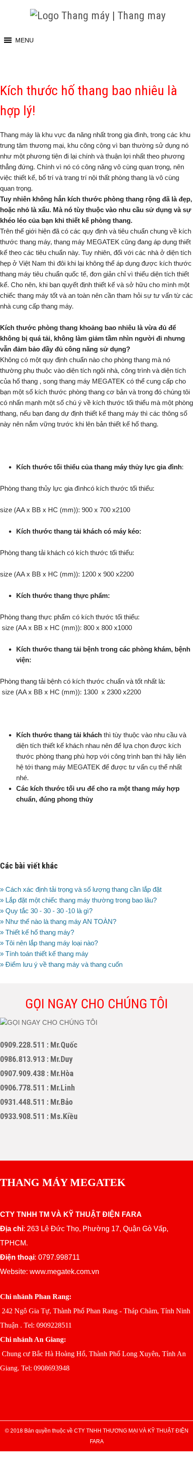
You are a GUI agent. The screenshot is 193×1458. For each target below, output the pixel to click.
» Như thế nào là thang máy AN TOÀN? (58, 921)
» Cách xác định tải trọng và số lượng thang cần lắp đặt (81, 889)
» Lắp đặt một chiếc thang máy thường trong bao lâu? (78, 900)
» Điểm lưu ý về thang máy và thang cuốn (61, 964)
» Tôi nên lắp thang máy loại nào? (49, 943)
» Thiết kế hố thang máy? (37, 932)
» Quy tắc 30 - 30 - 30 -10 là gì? (46, 911)
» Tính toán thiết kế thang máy (44, 953)
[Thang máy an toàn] (98, 16)
